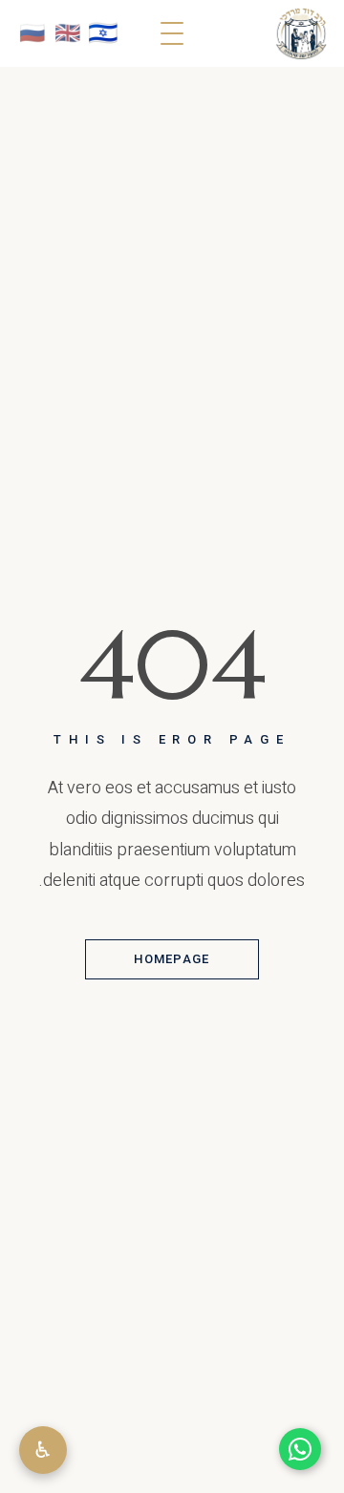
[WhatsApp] (300, 1449)
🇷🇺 (32, 33)
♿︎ (43, 1449)
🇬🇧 (67, 33)
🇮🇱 (103, 33)
